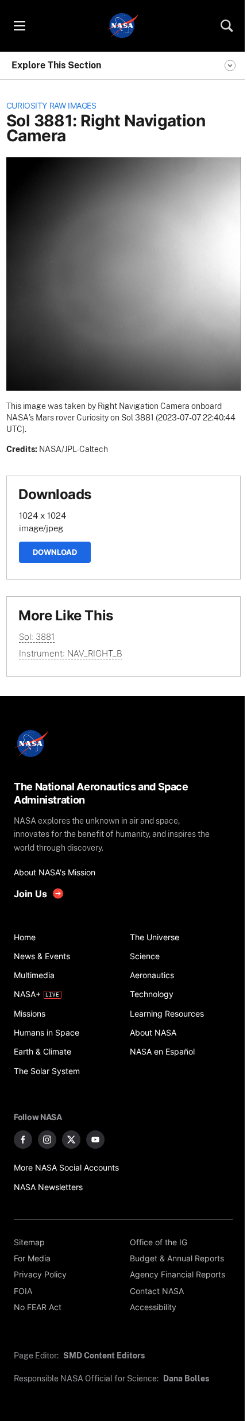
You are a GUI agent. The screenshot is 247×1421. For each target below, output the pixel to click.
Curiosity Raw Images (51, 105)
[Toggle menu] (19, 26)
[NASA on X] (71, 1139)
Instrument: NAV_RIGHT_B (70, 653)
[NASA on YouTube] (95, 1139)
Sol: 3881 (37, 636)
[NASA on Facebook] (23, 1139)
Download (55, 552)
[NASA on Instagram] (47, 1139)
